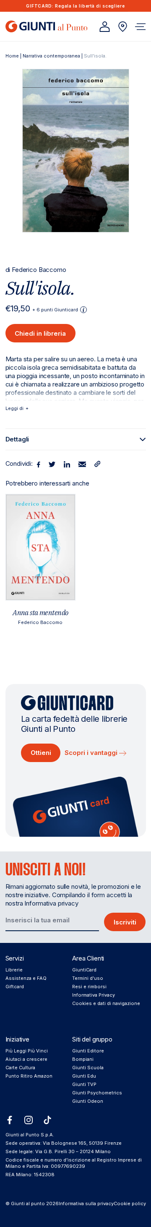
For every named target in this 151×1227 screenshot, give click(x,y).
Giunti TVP (84, 1084)
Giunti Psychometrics (97, 1093)
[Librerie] (122, 26)
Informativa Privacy (93, 995)
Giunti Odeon (87, 1101)
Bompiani (83, 1059)
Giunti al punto (28, 1203)
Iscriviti (125, 922)
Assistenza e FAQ (26, 978)
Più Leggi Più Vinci (26, 1051)
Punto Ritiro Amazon (28, 1076)
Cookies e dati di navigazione (106, 1003)
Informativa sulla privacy (86, 1203)
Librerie (14, 970)
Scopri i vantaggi (92, 753)
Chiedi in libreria (40, 333)
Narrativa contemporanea (51, 56)
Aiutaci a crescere (26, 1059)
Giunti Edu (84, 1076)
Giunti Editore (88, 1051)
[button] (140, 26)
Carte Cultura (20, 1067)
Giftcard (14, 986)
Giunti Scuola (88, 1067)
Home (12, 56)
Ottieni (41, 753)
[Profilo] (104, 26)
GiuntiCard (84, 970)
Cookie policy (130, 1203)
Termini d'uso (87, 978)
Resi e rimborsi (89, 986)
